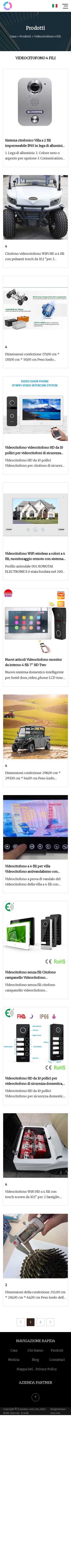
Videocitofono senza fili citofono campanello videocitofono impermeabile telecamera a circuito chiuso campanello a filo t (32, 988)
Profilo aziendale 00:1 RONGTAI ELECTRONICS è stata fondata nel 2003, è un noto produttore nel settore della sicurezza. (34, 569)
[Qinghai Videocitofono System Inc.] (7, 6)
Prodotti (25, 36)
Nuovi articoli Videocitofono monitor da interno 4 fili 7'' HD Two (33, 662)
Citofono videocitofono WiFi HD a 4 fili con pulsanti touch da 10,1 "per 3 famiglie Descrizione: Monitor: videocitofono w (34, 257)
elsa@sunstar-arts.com (58, 1411)
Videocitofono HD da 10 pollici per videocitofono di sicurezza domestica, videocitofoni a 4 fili (34, 1081)
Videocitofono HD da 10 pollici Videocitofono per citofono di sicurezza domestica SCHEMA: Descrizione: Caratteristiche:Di (35, 463)
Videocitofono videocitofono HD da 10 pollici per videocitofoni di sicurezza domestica (34, 450)
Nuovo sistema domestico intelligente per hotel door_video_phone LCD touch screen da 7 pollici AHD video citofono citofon (35, 675)
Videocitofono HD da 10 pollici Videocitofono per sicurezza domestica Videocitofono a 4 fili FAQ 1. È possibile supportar (35, 1094)
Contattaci (57, 1360)
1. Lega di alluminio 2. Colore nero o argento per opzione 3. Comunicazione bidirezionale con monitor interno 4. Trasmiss (34, 156)
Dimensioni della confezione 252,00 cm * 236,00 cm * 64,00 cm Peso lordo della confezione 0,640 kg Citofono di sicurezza (35, 1295)
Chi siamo (35, 1350)
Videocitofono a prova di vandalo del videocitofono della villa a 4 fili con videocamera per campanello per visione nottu (33, 882)
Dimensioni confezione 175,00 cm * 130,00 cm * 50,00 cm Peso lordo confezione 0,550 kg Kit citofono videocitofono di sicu (32, 357)
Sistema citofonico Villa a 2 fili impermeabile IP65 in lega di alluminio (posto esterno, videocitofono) (34, 143)
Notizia (13, 1360)
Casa (13, 36)
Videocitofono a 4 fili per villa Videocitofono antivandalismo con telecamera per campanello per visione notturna (35, 869)
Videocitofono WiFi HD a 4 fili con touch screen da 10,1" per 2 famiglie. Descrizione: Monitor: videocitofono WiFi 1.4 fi (33, 1195)
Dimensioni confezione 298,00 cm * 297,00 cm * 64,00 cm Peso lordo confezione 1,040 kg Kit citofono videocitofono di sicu (33, 776)
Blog (35, 1360)
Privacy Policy (46, 1369)
